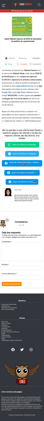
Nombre (5, 265)
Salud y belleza (6, 337)
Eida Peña (18, 190)
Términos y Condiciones (9, 308)
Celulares (4, 325)
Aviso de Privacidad (7, 309)
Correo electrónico (9, 274)
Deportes (4, 328)
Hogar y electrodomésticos (10, 332)
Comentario (7, 242)
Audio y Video (5, 323)
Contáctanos (5, 306)
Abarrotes (24, 58)
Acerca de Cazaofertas (8, 304)
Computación (5, 327)
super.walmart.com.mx (24, 86)
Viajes (3, 338)
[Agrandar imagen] (22, 17)
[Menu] (4, 5)
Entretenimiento (6, 330)
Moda (3, 333)
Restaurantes (5, 335)
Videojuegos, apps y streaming (11, 340)
